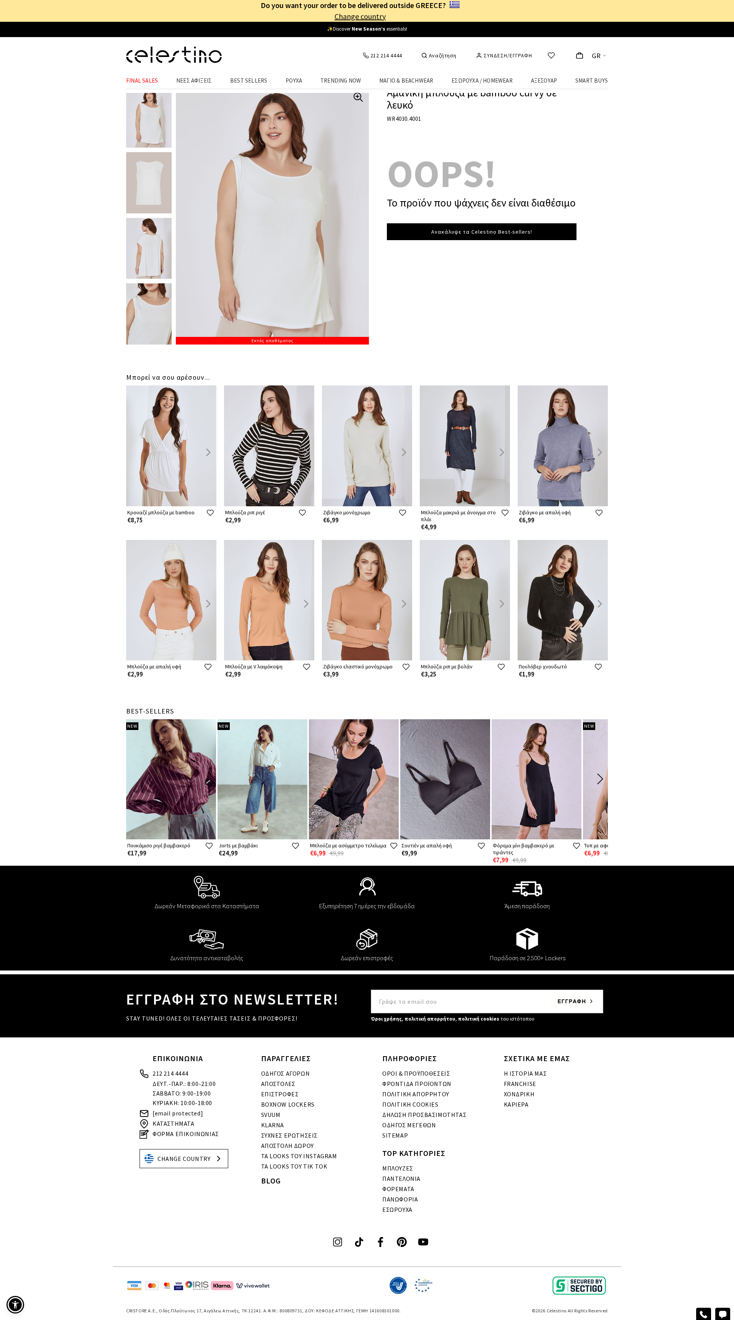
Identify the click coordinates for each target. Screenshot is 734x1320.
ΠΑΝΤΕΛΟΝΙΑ (401, 1178)
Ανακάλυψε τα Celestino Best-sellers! (481, 231)
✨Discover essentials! (367, 29)
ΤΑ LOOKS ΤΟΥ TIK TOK (294, 1166)
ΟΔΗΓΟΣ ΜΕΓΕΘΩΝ (409, 1125)
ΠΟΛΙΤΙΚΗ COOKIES (410, 1104)
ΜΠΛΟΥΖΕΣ (397, 1168)
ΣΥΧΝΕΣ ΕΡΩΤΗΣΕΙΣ (289, 1135)
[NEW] (171, 837)
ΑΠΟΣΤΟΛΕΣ (278, 1084)
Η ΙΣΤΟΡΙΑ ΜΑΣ (525, 1073)
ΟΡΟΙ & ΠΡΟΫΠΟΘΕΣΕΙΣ (416, 1073)
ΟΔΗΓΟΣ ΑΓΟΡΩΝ (285, 1073)
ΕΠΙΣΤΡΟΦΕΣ (280, 1094)
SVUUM (271, 1114)
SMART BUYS (591, 80)
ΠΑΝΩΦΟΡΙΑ (400, 1199)
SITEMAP (395, 1135)
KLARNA (272, 1125)
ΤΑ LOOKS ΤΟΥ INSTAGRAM (299, 1156)
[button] (15, 1304)
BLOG (271, 1180)
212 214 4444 (170, 1073)
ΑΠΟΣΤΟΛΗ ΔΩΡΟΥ (287, 1145)
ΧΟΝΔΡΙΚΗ (519, 1094)
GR (596, 56)
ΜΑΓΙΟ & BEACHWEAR (406, 80)
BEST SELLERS (248, 80)
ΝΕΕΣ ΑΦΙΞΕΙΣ (194, 80)
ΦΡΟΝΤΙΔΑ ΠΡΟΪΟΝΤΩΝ (416, 1084)
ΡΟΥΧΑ (294, 80)
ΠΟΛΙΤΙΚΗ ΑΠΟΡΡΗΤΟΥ (415, 1094)
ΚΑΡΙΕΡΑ (516, 1104)
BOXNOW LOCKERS (288, 1104)
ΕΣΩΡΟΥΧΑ (397, 1209)
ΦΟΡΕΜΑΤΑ (398, 1189)
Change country (360, 16)
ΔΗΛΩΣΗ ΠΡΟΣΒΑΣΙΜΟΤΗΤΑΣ (424, 1114)
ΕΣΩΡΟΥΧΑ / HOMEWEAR (482, 80)
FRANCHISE (520, 1084)
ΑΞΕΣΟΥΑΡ (544, 80)
